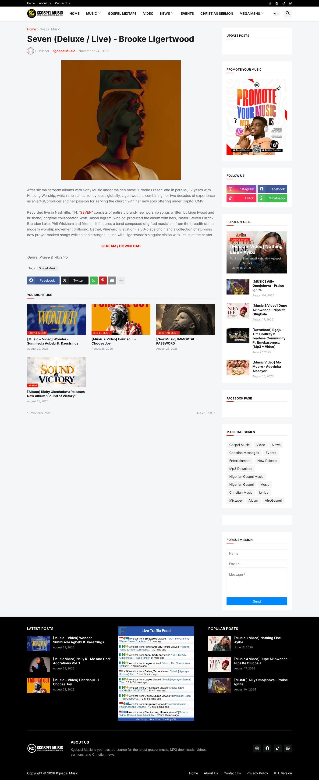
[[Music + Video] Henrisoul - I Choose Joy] (38, 685)
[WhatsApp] (94, 280)
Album (253, 500)
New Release (267, 461)
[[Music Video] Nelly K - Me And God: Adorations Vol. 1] (38, 664)
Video (148, 13)
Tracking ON (169, 719)
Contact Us (62, 3)
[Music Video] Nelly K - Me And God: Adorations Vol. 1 (82, 661)
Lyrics (263, 492)
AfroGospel (273, 500)
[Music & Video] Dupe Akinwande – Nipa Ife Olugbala (269, 309)
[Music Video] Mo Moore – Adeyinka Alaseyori (266, 366)
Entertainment (240, 461)
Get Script (141, 719)
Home (31, 3)
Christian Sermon (216, 13)
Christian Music (240, 492)
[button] (276, 13)
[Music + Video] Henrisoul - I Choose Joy (115, 341)
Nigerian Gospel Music (246, 476)
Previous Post (40, 413)
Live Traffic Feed (156, 631)
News (165, 13)
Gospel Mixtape (122, 13)
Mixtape (235, 500)
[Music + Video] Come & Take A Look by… (153, 713)
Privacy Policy (257, 773)
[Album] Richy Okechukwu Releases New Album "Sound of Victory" (56, 394)
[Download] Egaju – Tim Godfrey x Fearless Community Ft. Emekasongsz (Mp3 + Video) (268, 338)
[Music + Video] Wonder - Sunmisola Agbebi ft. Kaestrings (52, 341)
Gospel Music (50, 29)
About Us (45, 3)
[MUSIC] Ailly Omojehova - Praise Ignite (268, 285)
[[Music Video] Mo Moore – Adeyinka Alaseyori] (238, 367)
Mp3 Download (240, 469)
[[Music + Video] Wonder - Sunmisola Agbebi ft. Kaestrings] (38, 643)
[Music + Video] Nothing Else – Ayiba (258, 640)
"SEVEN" (86, 212)
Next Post (204, 413)
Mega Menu (250, 13)
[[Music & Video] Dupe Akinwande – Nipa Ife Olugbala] (238, 311)
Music (91, 13)
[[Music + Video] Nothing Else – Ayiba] (219, 643)
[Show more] (121, 280)
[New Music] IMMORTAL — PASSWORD (177, 341)
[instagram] (270, 3)
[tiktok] (284, 3)
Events (187, 13)
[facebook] (277, 3)
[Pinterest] (103, 280)
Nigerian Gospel (241, 484)
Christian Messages (244, 453)
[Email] (112, 280)
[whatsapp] (290, 3)
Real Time (154, 719)
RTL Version (283, 773)
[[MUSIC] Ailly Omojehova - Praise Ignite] (238, 287)
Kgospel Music (67, 773)
